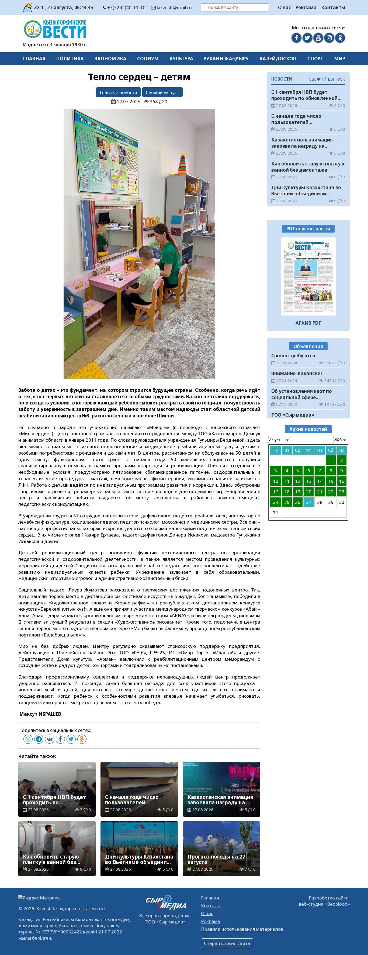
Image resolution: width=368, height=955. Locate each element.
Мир (339, 59)
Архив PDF (308, 323)
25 (287, 502)
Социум (148, 59)
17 (275, 492)
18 (287, 492)
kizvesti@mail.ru (174, 7)
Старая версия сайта (227, 943)
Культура (181, 59)
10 (275, 481)
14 (319, 481)
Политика (70, 59)
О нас (284, 7)
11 (287, 481)
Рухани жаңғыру (226, 59)
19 (297, 492)
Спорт (315, 59)
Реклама (306, 7)
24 (275, 502)
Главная (34, 59)
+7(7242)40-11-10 (125, 7)
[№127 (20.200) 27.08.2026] (308, 276)
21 (319, 492)
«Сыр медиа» (171, 922)
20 (308, 492)
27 (308, 502)
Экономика (110, 59)
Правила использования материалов (242, 929)
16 (341, 481)
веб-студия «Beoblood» (324, 904)
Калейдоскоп (278, 59)
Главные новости (118, 92)
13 (308, 481)
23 (341, 492)
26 (297, 502)
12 (297, 481)
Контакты (333, 7)
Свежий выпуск (162, 92)
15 (331, 481)
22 (331, 492)
